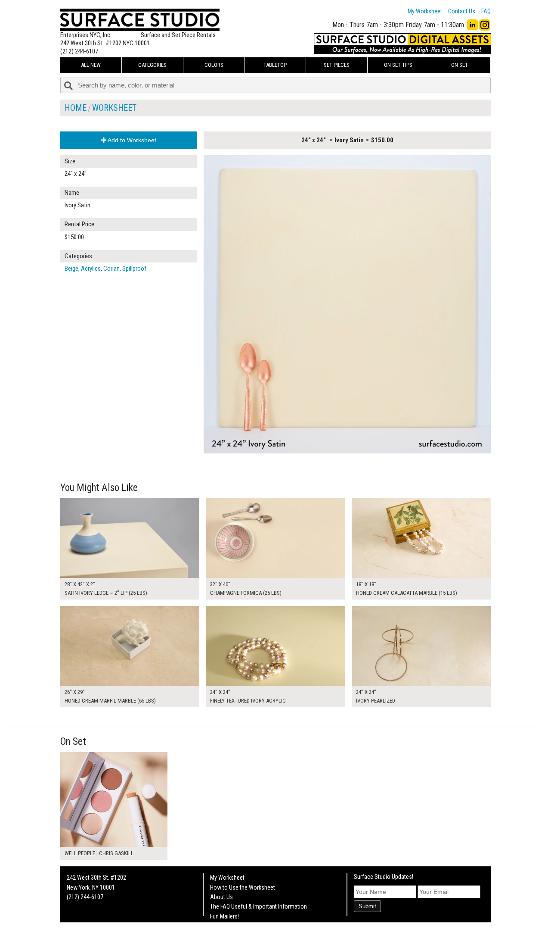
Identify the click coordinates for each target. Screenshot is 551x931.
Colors (213, 65)
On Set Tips (398, 65)
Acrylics (91, 268)
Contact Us (461, 11)
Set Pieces (337, 65)
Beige (71, 268)
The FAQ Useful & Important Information (258, 906)
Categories (152, 65)
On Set (459, 65)
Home (76, 108)
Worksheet (114, 108)
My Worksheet (425, 11)
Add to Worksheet (131, 140)
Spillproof (134, 268)
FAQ (486, 11)
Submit (367, 906)
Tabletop (275, 65)
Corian (111, 268)
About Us (221, 897)
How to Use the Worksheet (242, 887)
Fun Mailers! (224, 916)
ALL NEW (91, 65)
